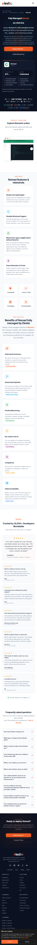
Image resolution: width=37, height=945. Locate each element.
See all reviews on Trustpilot (19, 697)
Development (13, 12)
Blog (3, 905)
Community (23, 903)
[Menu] (33, 3)
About (3, 900)
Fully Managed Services (6, 11)
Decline (27, 941)
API (20, 890)
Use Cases (23, 887)
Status (4, 910)
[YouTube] (18, 865)
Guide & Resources (18, 54)
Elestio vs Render (7, 925)
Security (4, 908)
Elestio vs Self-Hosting (8, 928)
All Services (5, 887)
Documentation (24, 897)
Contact (22, 910)
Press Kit (4, 903)
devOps (21, 12)
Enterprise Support (25, 908)
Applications (5, 880)
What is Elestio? (6, 897)
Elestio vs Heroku (7, 920)
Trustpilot (9, 104)
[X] (22, 865)
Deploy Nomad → (18, 49)
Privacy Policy (25, 937)
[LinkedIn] (14, 865)
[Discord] (26, 865)
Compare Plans (18, 840)
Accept (10, 941)
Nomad (30, 327)
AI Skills (22, 882)
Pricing (21, 877)
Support (4, 913)
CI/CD (21, 880)
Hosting (4, 885)
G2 (17, 104)
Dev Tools (5, 882)
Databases (5, 877)
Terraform (22, 885)
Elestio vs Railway (7, 923)
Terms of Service (24, 905)
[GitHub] (10, 865)
